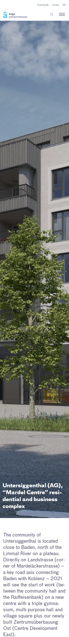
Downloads (43, 5)
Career (55, 5)
